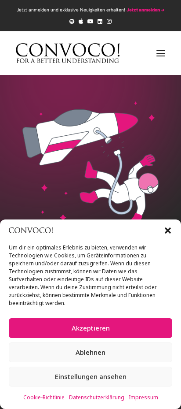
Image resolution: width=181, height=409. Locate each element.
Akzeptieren (91, 327)
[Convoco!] (67, 53)
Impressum (143, 397)
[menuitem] (71, 21)
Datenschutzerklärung (96, 397)
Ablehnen (90, 352)
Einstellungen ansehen (91, 376)
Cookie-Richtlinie (44, 397)
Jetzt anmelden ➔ (145, 9)
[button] (167, 230)
